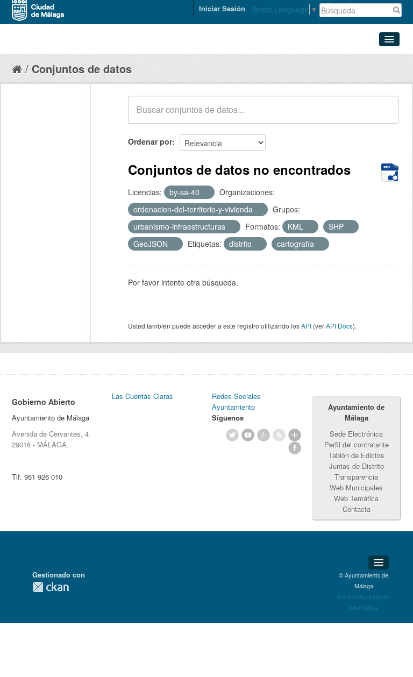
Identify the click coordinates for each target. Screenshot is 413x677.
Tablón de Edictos (356, 455)
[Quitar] (205, 192)
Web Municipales (356, 487)
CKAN (50, 587)
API (306, 325)
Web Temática (356, 498)
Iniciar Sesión (222, 8)
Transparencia (356, 477)
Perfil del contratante (356, 444)
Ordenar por (150, 141)
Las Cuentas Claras (142, 396)
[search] (382, 116)
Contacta (357, 509)
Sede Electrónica (356, 434)
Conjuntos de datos (82, 68)
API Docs (339, 325)
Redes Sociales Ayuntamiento (236, 401)
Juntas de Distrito (356, 466)
